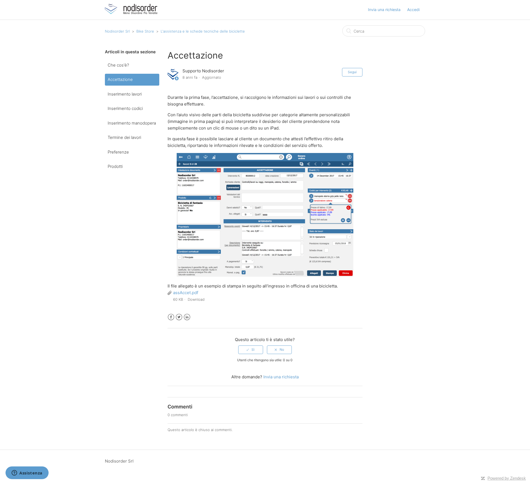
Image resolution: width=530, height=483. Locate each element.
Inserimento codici (125, 108)
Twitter (179, 317)
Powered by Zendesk (506, 478)
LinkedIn (187, 317)
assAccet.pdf (185, 292)
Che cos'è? (118, 65)
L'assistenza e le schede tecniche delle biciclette (203, 31)
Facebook (171, 317)
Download (196, 299)
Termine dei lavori (124, 137)
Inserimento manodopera (132, 123)
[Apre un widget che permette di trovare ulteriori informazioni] (27, 473)
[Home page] (131, 12)
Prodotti (115, 166)
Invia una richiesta (384, 9)
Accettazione (120, 79)
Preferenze (118, 152)
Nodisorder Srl (117, 31)
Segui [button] (352, 72)
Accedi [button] (413, 9)
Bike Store (145, 31)
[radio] (250, 349)
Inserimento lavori (125, 94)
